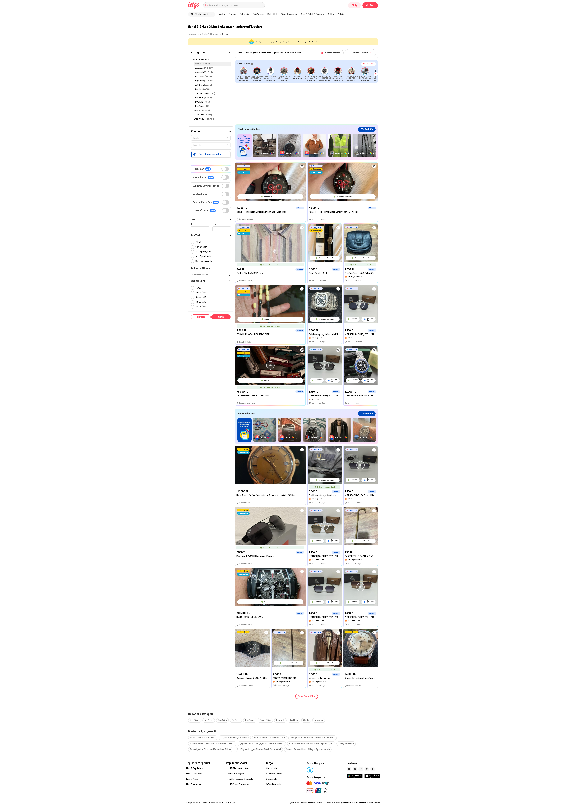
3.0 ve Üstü (200, 292)
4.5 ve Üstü (200, 306)
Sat (372, 5)
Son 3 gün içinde (203, 251)
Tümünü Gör (368, 64)
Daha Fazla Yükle (306, 696)
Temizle (201, 317)
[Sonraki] (376, 74)
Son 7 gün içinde (203, 256)
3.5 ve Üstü (200, 297)
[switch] (225, 169)
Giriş (354, 5)
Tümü (198, 242)
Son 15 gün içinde (203, 261)
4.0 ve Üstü (200, 302)
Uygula (220, 317)
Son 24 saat (201, 247)
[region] (306, 74)
